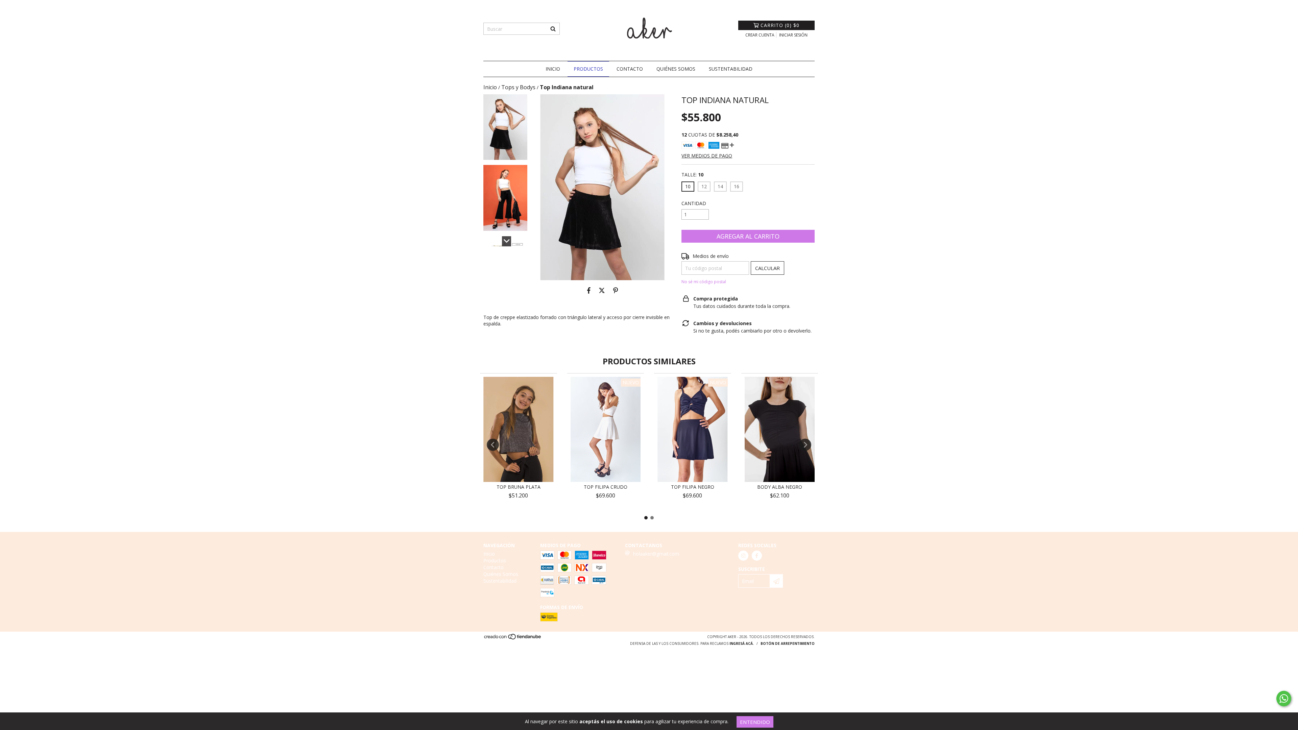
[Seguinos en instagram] (743, 556)
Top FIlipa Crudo (605, 487)
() (780, 25)
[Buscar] (553, 29)
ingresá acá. (741, 643)
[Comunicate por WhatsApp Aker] (1283, 698)
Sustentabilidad (730, 69)
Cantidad (693, 203)
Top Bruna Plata (518, 487)
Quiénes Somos (675, 69)
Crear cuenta (759, 35)
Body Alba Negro (779, 487)
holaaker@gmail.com (656, 554)
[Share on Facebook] (589, 290)
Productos (588, 69)
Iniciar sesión (793, 35)
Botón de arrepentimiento (788, 643)
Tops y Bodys (518, 87)
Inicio (553, 69)
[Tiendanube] (513, 638)
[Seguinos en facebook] (757, 556)
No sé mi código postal (703, 282)
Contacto (630, 69)
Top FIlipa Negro (692, 487)
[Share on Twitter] (602, 290)
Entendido (755, 722)
